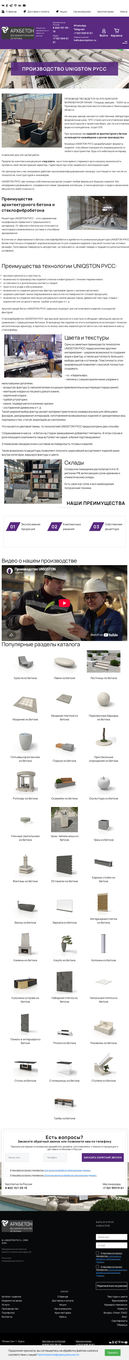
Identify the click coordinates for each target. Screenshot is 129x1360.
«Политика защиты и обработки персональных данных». (70, 1175)
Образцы (122, 1324)
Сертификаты (119, 1320)
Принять (112, 1352)
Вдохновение (119, 1300)
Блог (124, 1316)
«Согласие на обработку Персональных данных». (67, 1170)
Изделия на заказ (12, 1300)
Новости (122, 1308)
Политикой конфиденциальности (58, 1354)
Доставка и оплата (38, 11)
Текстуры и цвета (117, 1296)
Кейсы (123, 11)
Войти (104, 35)
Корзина (116, 35)
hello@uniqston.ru (85, 40)
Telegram (79, 29)
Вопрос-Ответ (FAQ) (115, 1312)
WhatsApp (80, 25)
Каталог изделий (11, 1296)
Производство (10, 1308)
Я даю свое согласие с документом (50, 1170)
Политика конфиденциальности (12, 1259)
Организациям (82, 11)
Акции (63, 11)
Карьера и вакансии (115, 1304)
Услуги (6, 1304)
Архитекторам (105, 11)
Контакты (7, 1316)
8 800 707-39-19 (61, 29)
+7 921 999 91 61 (61, 40)
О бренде (11, 11)
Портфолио (8, 1312)
